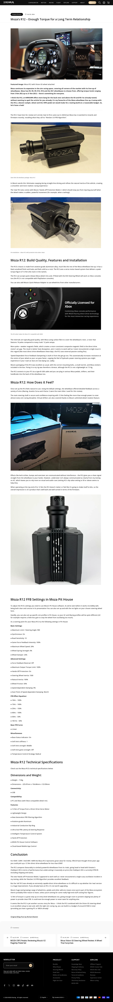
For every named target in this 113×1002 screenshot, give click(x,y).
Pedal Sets (56, 972)
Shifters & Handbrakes (60, 975)
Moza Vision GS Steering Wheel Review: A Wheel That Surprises (81, 941)
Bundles (55, 964)
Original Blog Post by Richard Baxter (24, 917)
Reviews (92, 975)
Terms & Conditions (78, 975)
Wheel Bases (57, 967)
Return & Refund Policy (79, 972)
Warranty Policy (76, 969)
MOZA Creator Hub (96, 967)
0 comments (16, 927)
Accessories (56, 978)
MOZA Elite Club (95, 969)
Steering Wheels (58, 969)
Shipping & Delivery (78, 967)
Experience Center (96, 978)
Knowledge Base (77, 964)
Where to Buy (94, 980)
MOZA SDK (75, 983)
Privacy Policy (76, 978)
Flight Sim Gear (57, 980)
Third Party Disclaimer (78, 980)
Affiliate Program (95, 964)
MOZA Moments (95, 972)
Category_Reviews (16, 14)
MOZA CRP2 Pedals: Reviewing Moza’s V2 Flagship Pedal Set (27, 941)
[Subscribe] (30, 965)
